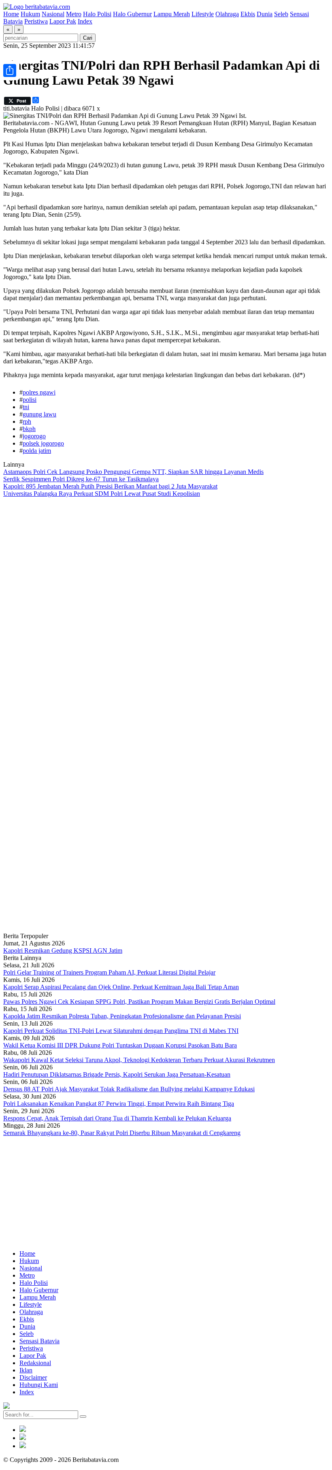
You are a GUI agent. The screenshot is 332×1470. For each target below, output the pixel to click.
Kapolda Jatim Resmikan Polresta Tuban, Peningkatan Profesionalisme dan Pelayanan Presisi (122, 1016)
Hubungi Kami (38, 1384)
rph (27, 421)
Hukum (30, 14)
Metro (73, 14)
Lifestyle (203, 14)
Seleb (281, 14)
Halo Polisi (97, 14)
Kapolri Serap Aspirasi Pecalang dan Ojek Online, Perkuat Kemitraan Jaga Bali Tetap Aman (121, 987)
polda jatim (37, 450)
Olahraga (227, 14)
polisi (29, 399)
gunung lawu (39, 414)
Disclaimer (33, 1377)
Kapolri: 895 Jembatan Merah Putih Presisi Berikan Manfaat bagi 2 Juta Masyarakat (110, 486)
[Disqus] (166, 606)
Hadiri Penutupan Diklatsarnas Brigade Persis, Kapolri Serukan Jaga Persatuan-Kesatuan (116, 1074)
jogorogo (34, 436)
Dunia (264, 14)
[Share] (10, 70)
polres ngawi (39, 392)
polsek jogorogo (43, 443)
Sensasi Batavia (39, 1341)
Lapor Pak (62, 21)
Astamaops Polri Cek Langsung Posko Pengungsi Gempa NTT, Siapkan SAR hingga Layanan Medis (133, 471)
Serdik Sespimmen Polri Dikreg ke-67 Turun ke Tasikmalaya (81, 479)
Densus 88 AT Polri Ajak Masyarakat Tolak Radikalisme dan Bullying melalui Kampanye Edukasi (129, 1089)
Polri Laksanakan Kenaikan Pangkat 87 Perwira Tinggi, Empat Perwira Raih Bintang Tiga (118, 1103)
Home (11, 14)
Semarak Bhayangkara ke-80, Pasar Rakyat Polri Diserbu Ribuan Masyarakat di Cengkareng (121, 1132)
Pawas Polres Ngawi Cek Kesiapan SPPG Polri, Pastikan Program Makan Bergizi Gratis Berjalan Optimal (139, 1001)
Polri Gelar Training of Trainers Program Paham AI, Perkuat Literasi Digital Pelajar (109, 972)
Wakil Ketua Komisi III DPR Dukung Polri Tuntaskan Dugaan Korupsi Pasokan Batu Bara (120, 1045)
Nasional (53, 14)
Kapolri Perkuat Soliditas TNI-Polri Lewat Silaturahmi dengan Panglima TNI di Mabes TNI (120, 1030)
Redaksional (35, 1362)
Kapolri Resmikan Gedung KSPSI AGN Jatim (62, 950)
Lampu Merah (171, 14)
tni (26, 406)
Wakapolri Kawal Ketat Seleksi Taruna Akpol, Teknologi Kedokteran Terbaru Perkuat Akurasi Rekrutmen (139, 1059)
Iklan (25, 1370)
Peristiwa (36, 21)
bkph (29, 428)
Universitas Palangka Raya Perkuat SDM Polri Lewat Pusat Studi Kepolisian (101, 493)
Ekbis (247, 14)
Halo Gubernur (132, 14)
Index (85, 21)
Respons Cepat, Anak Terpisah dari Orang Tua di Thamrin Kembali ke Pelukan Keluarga (117, 1118)
